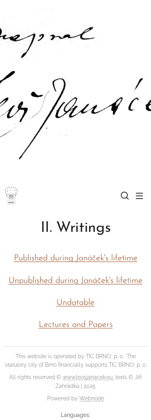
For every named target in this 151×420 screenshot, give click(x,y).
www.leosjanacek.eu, (88, 377)
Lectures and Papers (76, 324)
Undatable (75, 302)
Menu (139, 195)
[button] (124, 195)
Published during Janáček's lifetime (75, 258)
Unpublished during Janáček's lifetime (75, 280)
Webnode (91, 398)
